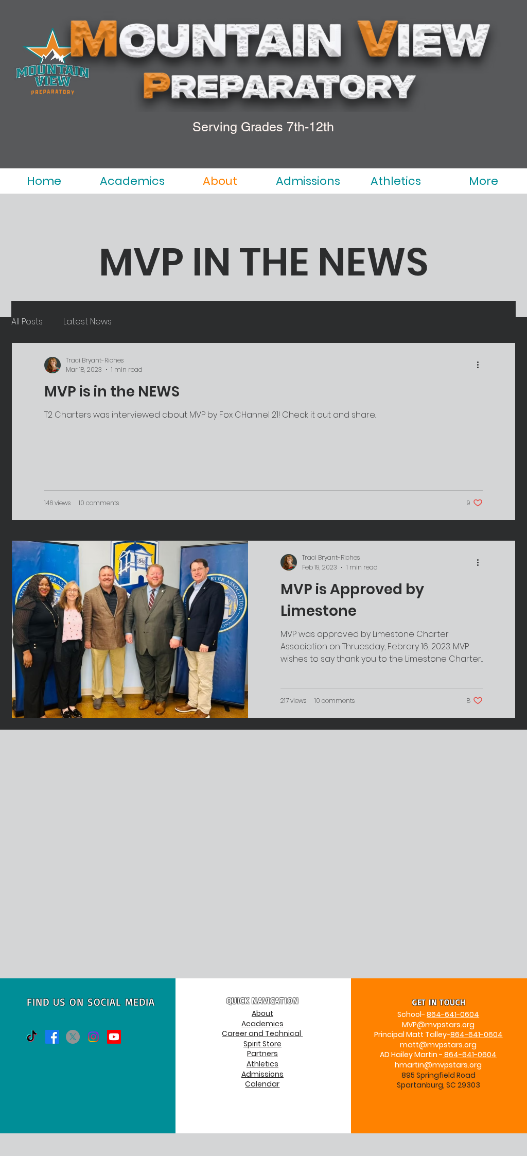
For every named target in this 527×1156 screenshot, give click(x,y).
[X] (73, 1037)
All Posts (27, 321)
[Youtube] (114, 1037)
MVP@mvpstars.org (438, 1025)
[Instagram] (93, 1037)
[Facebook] (52, 1037)
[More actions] (481, 365)
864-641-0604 (453, 1014)
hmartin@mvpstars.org (438, 1065)
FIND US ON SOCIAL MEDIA (91, 1001)
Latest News (87, 321)
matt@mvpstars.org (438, 1045)
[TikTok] (32, 1037)
